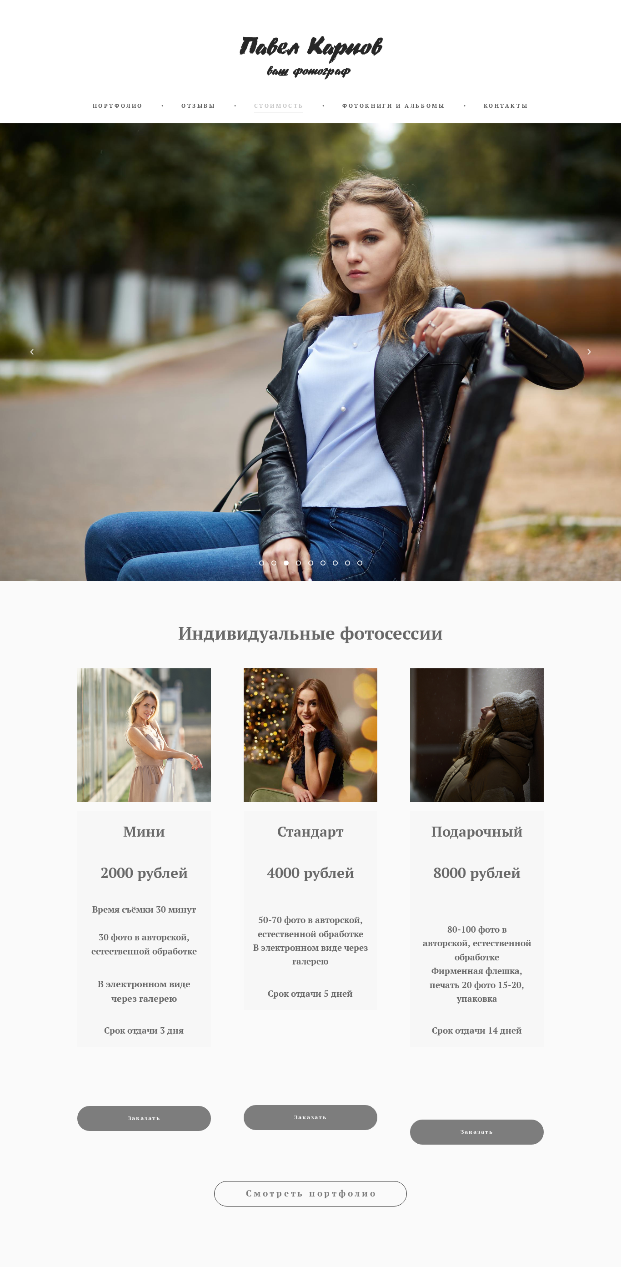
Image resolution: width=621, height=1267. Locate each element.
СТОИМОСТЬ (279, 106)
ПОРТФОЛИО (118, 106)
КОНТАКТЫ (506, 106)
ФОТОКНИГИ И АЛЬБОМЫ (393, 106)
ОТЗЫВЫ (198, 106)
